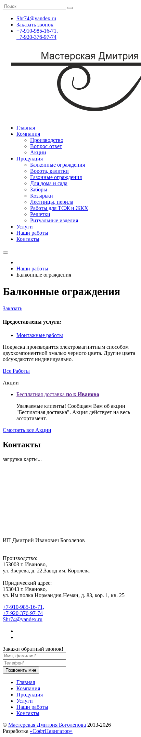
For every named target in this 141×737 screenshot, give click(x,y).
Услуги (24, 227)
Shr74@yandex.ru (22, 619)
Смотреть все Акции (27, 430)
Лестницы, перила (51, 202)
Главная (25, 128)
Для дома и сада (48, 183)
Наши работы (32, 233)
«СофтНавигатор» (51, 731)
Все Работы (16, 371)
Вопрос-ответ (46, 146)
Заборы (38, 189)
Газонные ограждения (56, 177)
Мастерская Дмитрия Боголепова (47, 725)
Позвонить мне (20, 670)
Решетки (40, 214)
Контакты (27, 239)
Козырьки (41, 196)
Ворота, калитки (49, 171)
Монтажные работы (39, 335)
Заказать (12, 308)
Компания (28, 134)
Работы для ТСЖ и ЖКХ (59, 208)
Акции (38, 152)
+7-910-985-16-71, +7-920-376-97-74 (37, 34)
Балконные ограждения (57, 165)
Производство (46, 140)
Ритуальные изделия (54, 220)
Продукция (29, 158)
